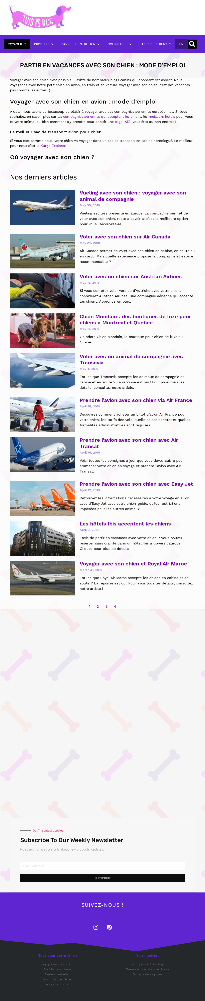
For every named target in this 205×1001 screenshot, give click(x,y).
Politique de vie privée (148, 974)
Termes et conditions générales (147, 969)
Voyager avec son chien (57, 964)
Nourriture (118, 44)
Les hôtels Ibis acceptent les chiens (125, 524)
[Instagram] (95, 927)
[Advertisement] (50, 669)
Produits (41, 44)
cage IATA (123, 122)
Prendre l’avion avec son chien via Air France (136, 400)
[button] (192, 44)
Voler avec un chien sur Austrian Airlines (131, 276)
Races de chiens (153, 44)
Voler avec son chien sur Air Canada (125, 237)
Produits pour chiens (57, 969)
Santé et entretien (78, 44)
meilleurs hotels (162, 117)
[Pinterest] (109, 927)
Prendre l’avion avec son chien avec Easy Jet (136, 484)
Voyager (15, 44)
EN (181, 44)
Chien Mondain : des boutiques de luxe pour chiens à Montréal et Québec (135, 319)
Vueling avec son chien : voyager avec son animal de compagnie (133, 196)
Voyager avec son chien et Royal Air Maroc (133, 564)
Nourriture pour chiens (57, 979)
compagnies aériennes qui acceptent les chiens (102, 117)
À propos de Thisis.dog (147, 964)
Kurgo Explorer (53, 146)
